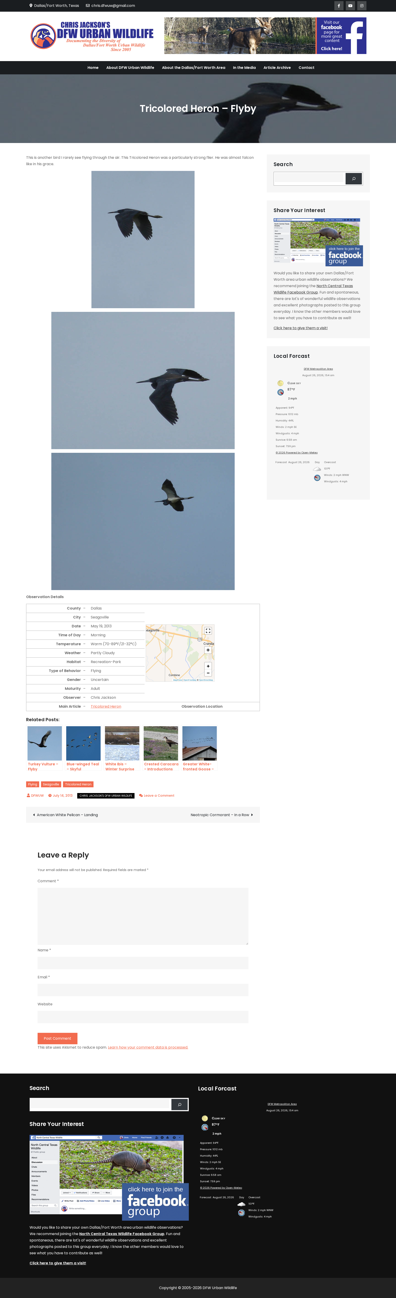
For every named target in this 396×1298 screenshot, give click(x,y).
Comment (48, 881)
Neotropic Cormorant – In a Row (220, 815)
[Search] (354, 178)
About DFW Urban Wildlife (130, 67)
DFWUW (37, 795)
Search (283, 164)
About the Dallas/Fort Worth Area (193, 67)
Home (93, 67)
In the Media (244, 67)
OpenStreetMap (206, 680)
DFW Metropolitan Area (318, 369)
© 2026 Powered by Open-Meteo (297, 452)
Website (45, 1004)
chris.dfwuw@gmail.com (113, 5)
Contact (306, 67)
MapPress (177, 680)
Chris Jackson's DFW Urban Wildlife (106, 796)
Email (44, 977)
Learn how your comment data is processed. (148, 1047)
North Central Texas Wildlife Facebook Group (121, 1233)
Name (44, 950)
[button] (208, 665)
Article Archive (277, 67)
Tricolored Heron (106, 706)
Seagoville (51, 784)
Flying (32, 784)
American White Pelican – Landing (67, 815)
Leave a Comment (159, 795)
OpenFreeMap (190, 680)
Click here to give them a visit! (301, 328)
